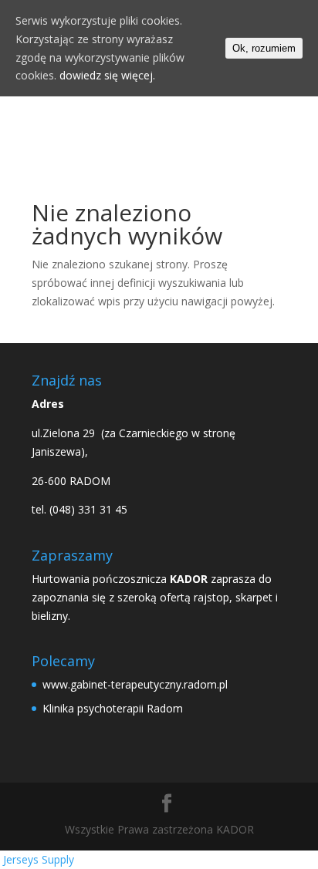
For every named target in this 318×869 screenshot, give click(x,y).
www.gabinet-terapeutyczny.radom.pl (135, 684)
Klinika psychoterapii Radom (112, 708)
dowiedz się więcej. (107, 75)
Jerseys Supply (38, 859)
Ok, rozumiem (264, 48)
